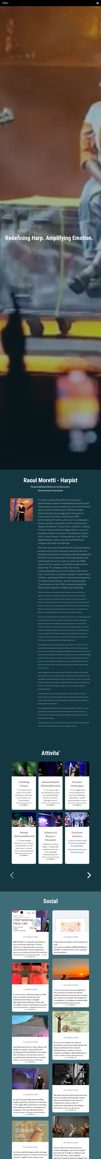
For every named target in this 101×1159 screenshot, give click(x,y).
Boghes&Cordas (77, 852)
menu (5, 3)
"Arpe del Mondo (76, 846)
